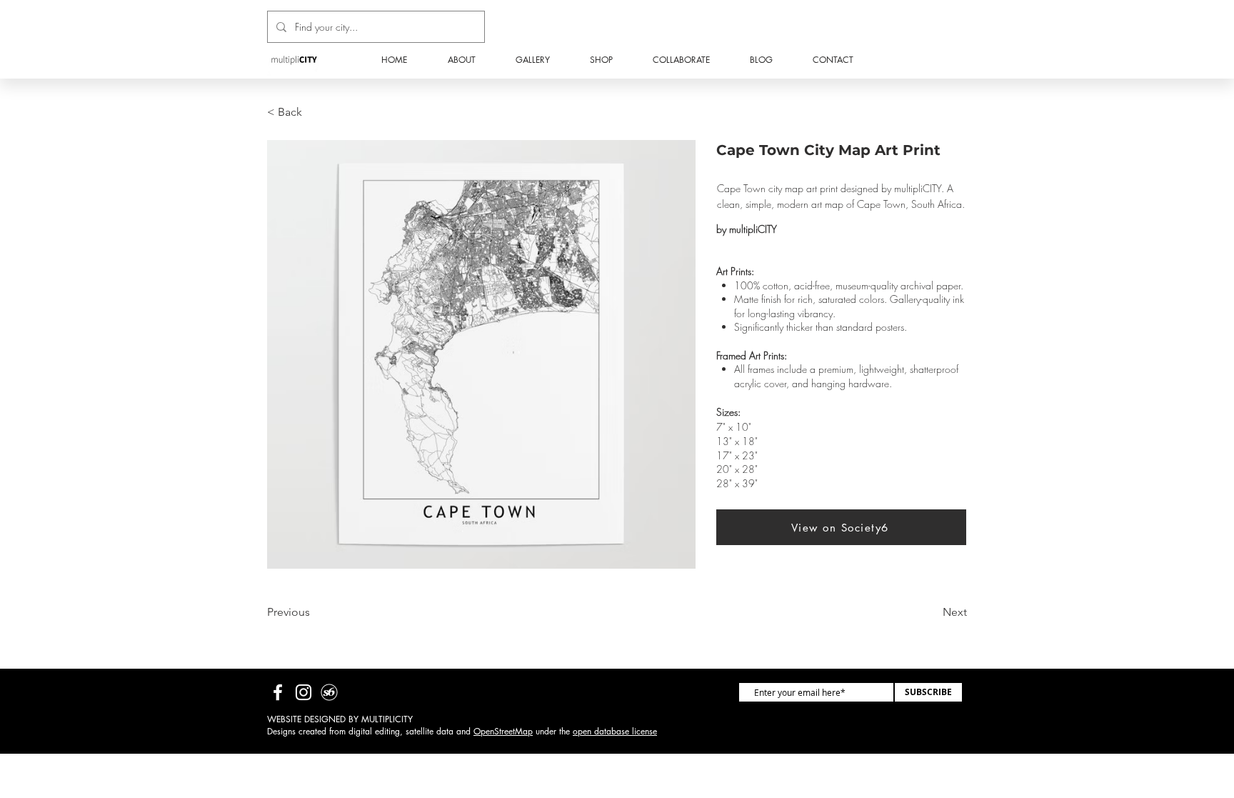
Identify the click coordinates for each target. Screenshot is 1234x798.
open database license (615, 731)
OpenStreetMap (503, 731)
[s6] (329, 692)
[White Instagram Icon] (303, 692)
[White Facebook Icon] (278, 692)
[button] (601, 60)
